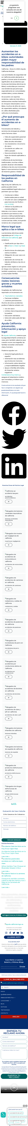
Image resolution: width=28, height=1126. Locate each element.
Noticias (4, 1007)
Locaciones (5, 1000)
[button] (14, 414)
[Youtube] (18, 933)
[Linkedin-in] (22, 933)
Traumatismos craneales (14, 296)
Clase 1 (11, 246)
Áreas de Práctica (7, 997)
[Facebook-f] (10, 933)
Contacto (4, 1013)
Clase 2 (17, 246)
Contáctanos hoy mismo (10, 375)
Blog (2, 1004)
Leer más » (6, 856)
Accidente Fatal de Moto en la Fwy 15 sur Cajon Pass (14, 852)
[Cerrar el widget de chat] (26, 1106)
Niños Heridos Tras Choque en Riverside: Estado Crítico (14, 867)
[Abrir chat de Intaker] (10, 1125)
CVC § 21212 (9, 204)
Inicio (3, 991)
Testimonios (5, 1010)
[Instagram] (6, 933)
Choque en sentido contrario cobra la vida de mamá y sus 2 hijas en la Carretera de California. (13, 881)
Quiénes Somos (6, 994)
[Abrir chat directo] (24, 1106)
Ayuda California (10, 335)
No (12, 18)
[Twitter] (14, 933)
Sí (16, 18)
